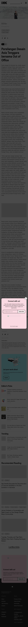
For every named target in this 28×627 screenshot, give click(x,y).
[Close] (26, 298)
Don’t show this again (14, 326)
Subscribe (21, 311)
